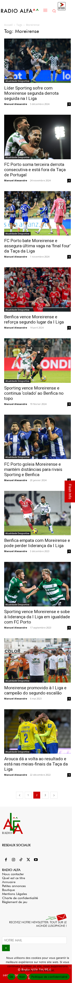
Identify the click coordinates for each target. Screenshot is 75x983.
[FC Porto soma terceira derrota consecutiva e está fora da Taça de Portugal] (37, 137)
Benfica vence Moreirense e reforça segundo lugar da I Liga (34, 319)
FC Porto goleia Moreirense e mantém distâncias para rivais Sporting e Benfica (33, 469)
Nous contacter (13, 874)
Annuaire (8, 882)
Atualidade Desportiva (17, 81)
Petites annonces (14, 886)
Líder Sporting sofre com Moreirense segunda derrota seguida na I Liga (31, 93)
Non (22, 976)
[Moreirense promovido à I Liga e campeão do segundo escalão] (37, 660)
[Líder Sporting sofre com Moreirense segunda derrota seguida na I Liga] (37, 61)
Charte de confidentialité (20, 898)
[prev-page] (19, 795)
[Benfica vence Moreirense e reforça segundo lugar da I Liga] (37, 289)
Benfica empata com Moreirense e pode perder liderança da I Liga (37, 543)
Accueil (8, 25)
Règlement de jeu (14, 902)
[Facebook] (6, 860)
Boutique (8, 890)
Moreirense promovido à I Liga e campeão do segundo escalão (35, 690)
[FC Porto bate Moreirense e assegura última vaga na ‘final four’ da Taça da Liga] (37, 213)
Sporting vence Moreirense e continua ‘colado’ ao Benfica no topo (34, 393)
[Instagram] (13, 860)
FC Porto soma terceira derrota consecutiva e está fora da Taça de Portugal (35, 169)
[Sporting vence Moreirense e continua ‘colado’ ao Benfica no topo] (37, 360)
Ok (11, 976)
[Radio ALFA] (21, 11)
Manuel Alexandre (15, 104)
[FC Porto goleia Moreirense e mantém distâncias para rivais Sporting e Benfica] (37, 437)
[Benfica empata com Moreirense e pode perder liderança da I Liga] (37, 513)
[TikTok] (21, 860)
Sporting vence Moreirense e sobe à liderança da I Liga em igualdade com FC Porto (37, 617)
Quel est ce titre (13, 878)
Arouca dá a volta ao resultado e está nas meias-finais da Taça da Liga (36, 764)
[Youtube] (36, 860)
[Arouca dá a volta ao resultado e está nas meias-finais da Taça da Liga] (37, 731)
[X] (28, 860)
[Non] (70, 968)
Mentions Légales (14, 894)
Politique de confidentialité (49, 976)
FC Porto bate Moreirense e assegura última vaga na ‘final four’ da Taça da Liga (37, 246)
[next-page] (54, 795)
